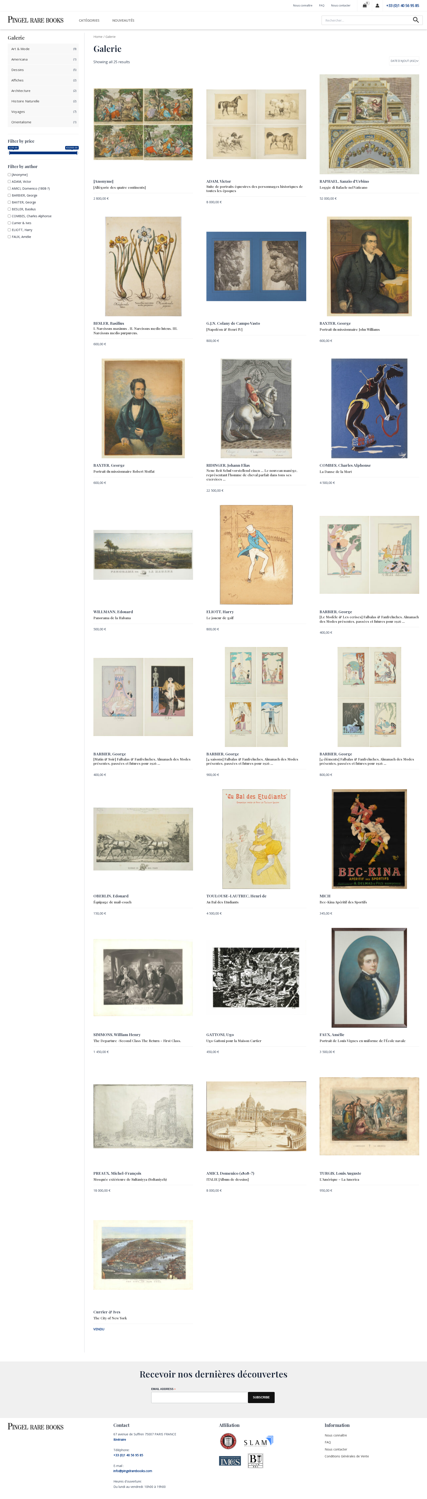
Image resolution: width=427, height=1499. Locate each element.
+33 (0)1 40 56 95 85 (402, 5)
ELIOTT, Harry (22, 230)
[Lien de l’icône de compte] (377, 6)
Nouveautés (123, 20)
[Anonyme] (20, 174)
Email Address (163, 1389)
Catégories (89, 20)
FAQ (321, 5)
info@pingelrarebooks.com (132, 1471)
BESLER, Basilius (24, 209)
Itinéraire (119, 1439)
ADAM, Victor (21, 181)
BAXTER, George (24, 202)
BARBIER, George (24, 195)
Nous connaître (302, 5)
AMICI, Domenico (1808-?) (31, 188)
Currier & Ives (21, 223)
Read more (185, 1330)
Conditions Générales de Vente (347, 1456)
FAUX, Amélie (21, 237)
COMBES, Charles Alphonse (32, 216)
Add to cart (184, 199)
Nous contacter (340, 5)
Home (98, 36)
